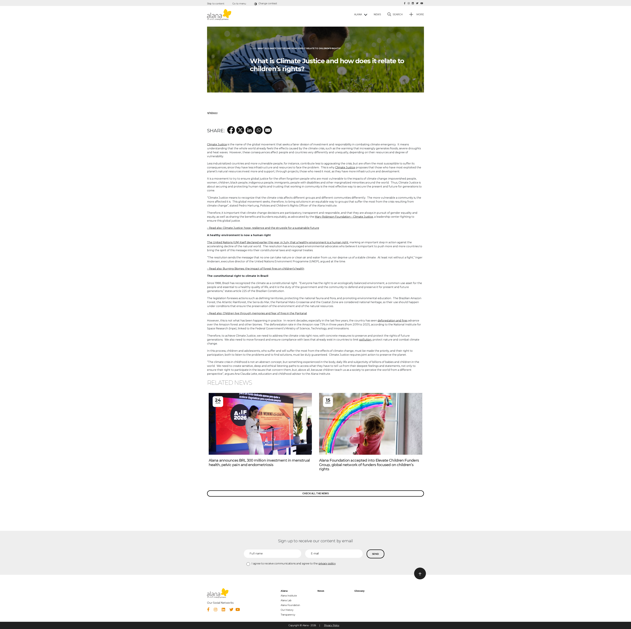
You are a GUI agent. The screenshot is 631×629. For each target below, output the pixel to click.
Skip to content (215, 3)
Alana (358, 14)
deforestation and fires (392, 320)
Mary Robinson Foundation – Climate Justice (344, 216)
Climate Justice (217, 144)
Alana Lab (286, 600)
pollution (365, 339)
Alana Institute (289, 595)
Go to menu (239, 3)
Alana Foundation (290, 605)
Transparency (288, 614)
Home (253, 48)
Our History (287, 609)
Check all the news (315, 493)
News (377, 14)
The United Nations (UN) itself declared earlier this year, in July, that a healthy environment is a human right (277, 242)
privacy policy (327, 563)
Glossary (359, 590)
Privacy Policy (331, 625)
